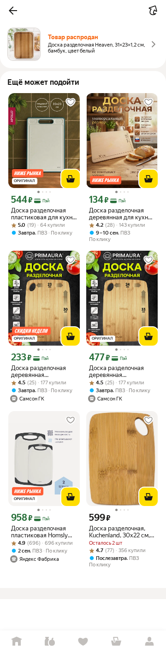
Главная (16, 641)
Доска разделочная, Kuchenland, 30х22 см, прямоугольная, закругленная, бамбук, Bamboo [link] (120, 532)
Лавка (49, 641)
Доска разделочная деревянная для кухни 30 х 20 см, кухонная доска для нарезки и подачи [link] (120, 214)
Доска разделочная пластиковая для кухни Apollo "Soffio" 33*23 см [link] (43, 214)
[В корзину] (70, 179)
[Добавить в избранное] (70, 102)
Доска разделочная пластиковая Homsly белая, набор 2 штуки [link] (41, 532)
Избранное (83, 641)
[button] (12, 10)
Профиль (149, 641)
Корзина (116, 641)
